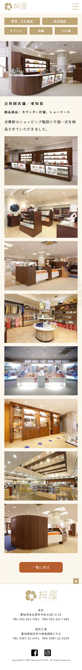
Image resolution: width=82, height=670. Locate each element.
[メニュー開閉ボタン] (75, 6)
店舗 (41, 31)
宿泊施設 (60, 21)
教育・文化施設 (22, 21)
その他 (66, 31)
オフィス (16, 31)
